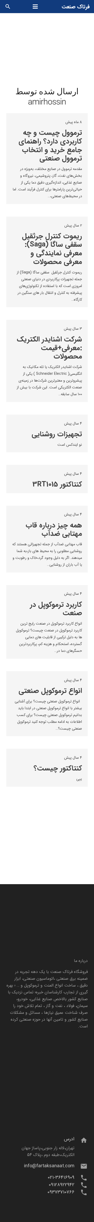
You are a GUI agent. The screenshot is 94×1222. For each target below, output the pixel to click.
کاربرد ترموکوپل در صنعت (56, 609)
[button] (35, 6)
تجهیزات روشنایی (57, 434)
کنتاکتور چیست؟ (58, 768)
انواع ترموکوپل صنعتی (50, 690)
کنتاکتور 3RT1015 (57, 484)
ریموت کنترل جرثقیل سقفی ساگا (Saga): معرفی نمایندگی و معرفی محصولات (52, 249)
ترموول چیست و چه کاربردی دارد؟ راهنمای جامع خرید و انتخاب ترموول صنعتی (50, 145)
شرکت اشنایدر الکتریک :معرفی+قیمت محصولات (49, 348)
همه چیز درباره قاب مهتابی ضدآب (54, 530)
